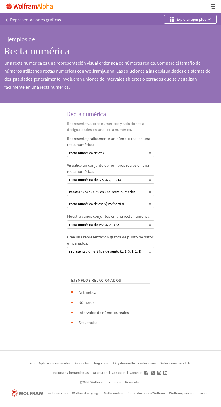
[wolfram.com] (28, 393)
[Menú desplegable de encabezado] (213, 6)
